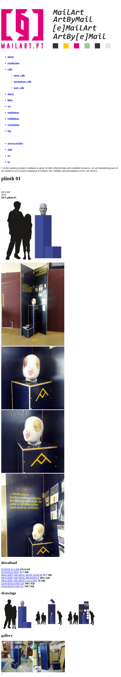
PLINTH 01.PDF (10, 572)
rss (9, 106)
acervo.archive (15, 143)
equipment (13, 112)
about (11, 56)
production (13, 63)
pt (9, 162)
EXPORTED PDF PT (12, 586)
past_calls (19, 87)
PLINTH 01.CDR (10, 569)
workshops (13, 124)
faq (9, 131)
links (10, 100)
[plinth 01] (32, 261)
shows (11, 94)
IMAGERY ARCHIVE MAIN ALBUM (21, 575)
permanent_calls (22, 81)
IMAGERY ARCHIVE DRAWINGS (20, 578)
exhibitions (13, 118)
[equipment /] (17, 629)
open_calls (19, 75)
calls (10, 69)
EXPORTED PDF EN (12, 583)
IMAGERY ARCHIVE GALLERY (19, 580)
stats (10, 149)
